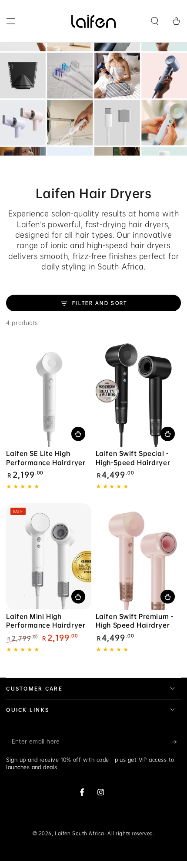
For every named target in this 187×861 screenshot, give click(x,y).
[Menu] (10, 21)
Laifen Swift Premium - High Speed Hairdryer (135, 620)
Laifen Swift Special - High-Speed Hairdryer (133, 457)
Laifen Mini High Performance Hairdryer (45, 620)
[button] (154, 21)
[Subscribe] (176, 742)
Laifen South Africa (79, 833)
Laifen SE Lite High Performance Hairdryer (45, 457)
